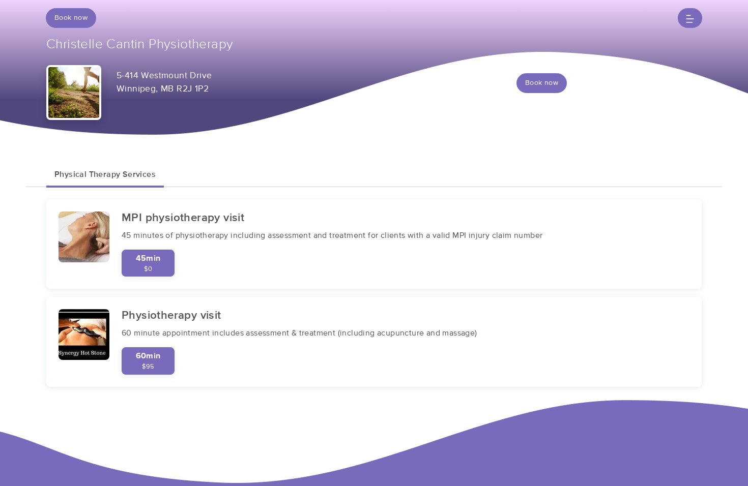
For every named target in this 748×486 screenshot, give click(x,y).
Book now (71, 17)
